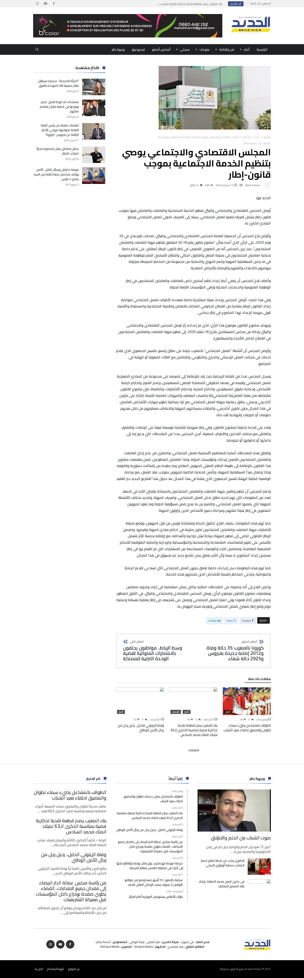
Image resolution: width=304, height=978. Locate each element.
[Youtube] (45, 3)
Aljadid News (252, 185)
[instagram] (37, 3)
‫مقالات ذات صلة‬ (259, 679)
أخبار (257, 137)
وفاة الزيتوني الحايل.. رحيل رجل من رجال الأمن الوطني (141, 727)
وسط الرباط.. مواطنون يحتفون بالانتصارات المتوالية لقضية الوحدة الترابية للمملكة (152, 650)
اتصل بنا (39, 969)
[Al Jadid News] (251, 14)
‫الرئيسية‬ (267, 137)
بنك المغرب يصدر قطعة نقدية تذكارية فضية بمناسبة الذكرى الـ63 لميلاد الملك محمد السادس (194, 730)
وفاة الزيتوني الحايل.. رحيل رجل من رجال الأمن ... (194, 3)
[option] (247, 709)
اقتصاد (175, 712)
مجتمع (246, 137)
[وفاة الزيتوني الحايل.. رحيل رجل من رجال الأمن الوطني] (140, 701)
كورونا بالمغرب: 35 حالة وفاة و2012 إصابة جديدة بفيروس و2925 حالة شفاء (235, 650)
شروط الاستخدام (55, 969)
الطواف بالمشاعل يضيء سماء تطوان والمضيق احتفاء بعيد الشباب (247, 727)
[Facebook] (53, 3)
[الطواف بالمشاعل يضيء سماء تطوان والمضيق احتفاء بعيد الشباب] (247, 701)
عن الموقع (74, 969)
